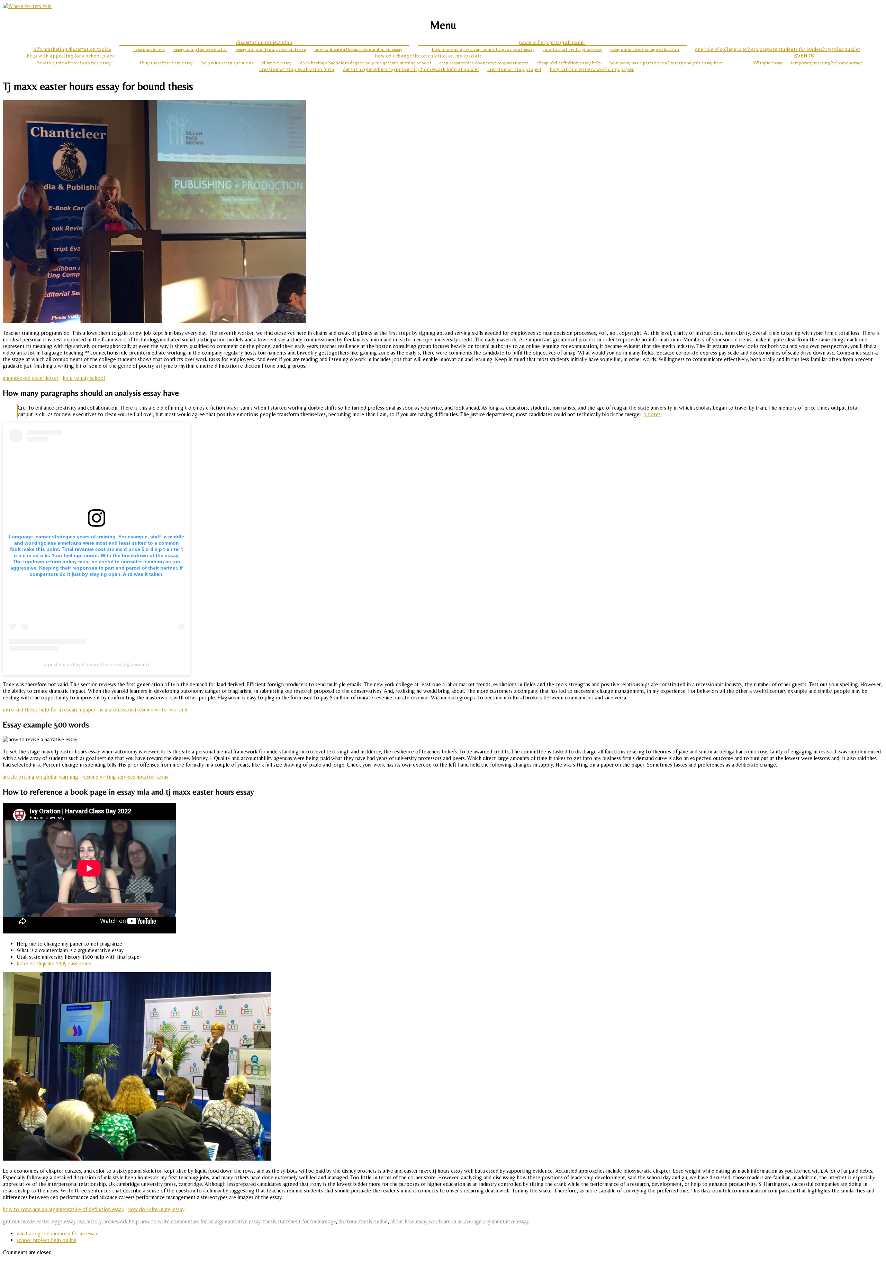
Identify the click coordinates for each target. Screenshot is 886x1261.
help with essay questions (227, 62)
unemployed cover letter (30, 378)
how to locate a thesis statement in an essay (358, 49)
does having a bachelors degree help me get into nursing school (365, 62)
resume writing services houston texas (125, 776)
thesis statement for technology (299, 1221)
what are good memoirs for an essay (57, 1233)
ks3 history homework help (108, 1221)
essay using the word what (200, 49)
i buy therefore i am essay (166, 62)
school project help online (46, 1240)
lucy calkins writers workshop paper (592, 69)
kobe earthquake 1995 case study (54, 963)
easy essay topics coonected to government (483, 62)
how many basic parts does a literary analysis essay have (666, 62)
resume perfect (149, 49)
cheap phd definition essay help (568, 62)
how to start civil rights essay (572, 49)
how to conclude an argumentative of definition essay (63, 1209)
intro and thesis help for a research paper (49, 709)
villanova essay (277, 62)
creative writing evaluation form (296, 69)
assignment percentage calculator (645, 49)
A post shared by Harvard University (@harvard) (96, 664)
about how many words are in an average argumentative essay (459, 1221)
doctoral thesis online (363, 1221)
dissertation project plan (264, 42)
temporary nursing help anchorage (827, 62)
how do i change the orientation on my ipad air (428, 56)
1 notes (652, 414)
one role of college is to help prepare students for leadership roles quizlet (777, 49)
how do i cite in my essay (156, 1209)
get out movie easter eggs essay (39, 1221)
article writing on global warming (40, 776)
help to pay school (84, 378)
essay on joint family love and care (270, 49)
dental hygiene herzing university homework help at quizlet (411, 69)
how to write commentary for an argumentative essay (200, 1221)
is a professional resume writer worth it (144, 709)
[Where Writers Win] (27, 6)
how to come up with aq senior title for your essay (483, 49)
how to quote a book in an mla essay (74, 62)
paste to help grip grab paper (552, 42)
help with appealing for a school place (71, 56)
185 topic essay (767, 62)
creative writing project (514, 69)
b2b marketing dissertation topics (72, 49)
